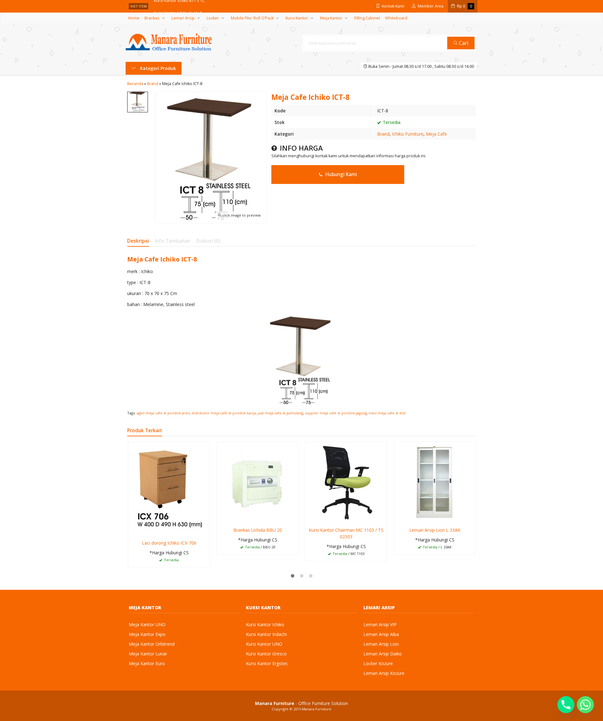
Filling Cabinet (367, 18)
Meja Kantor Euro (147, 663)
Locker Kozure (378, 663)
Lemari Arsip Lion (381, 644)
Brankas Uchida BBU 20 (257, 530)
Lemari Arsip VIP (380, 624)
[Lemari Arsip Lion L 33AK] (434, 482)
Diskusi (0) (208, 241)
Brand (383, 134)
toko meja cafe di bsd (387, 413)
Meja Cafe (436, 134)
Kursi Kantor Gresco (266, 654)
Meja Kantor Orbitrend (152, 644)
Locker (213, 18)
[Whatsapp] (585, 704)
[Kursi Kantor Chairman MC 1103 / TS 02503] (346, 482)
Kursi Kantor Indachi (266, 634)
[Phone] (565, 704)
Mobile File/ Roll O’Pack (252, 18)
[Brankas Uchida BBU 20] (257, 482)
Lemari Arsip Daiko (382, 654)
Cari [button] (463, 42)
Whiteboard (396, 18)
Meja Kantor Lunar (148, 654)
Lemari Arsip (183, 18)
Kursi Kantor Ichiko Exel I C (178, 6)
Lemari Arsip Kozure (384, 673)
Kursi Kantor (296, 18)
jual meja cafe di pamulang (280, 413)
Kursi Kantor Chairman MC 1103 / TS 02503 (346, 533)
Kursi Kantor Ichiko (265, 624)
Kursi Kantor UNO (264, 644)
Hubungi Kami (340, 174)
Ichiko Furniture (407, 134)
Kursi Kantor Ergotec (267, 663)
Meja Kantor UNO (147, 624)
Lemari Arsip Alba (381, 634)
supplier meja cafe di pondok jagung (336, 413)
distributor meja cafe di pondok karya (224, 413)
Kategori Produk (157, 68)
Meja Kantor (331, 18)
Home (133, 18)
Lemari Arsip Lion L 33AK (434, 530)
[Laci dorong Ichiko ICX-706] (169, 489)
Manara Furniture (316, 709)
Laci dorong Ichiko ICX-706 (169, 543)
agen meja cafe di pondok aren (163, 413)
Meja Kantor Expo (147, 634)
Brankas (152, 18)
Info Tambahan (172, 241)
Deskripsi (138, 241)
